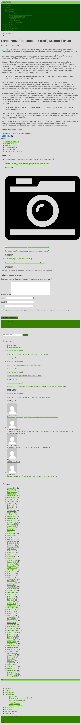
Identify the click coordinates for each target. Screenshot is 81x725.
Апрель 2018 (11, 640)
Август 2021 (11, 571)
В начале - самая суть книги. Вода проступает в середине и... (29, 447)
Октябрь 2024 (12, 499)
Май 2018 (10, 638)
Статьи (7, 7)
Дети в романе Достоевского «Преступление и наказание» (27, 164)
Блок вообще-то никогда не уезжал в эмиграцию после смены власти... (32, 417)
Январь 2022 (11, 562)
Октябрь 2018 (12, 628)
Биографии (9, 24)
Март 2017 (11, 664)
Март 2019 (11, 619)
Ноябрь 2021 (11, 566)
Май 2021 (10, 577)
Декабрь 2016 (12, 670)
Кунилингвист (10, 9)
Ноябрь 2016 (11, 672)
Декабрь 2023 (12, 518)
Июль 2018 (11, 634)
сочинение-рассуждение (14, 151)
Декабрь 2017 (12, 647)
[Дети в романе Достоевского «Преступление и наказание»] (29, 159)
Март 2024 (11, 513)
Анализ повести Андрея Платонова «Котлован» (24, 365)
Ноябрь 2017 (11, 649)
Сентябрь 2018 (12, 630)
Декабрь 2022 (12, 541)
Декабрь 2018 (12, 625)
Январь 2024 (11, 516)
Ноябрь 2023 (11, 520)
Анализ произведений (17, 17)
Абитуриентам (14, 20)
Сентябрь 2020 (12, 592)
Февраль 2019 (12, 621)
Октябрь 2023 (12, 522)
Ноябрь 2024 (11, 497)
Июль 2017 (11, 657)
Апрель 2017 (11, 663)
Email (3, 302)
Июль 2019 (11, 611)
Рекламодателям (11, 28)
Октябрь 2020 (12, 590)
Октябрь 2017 (12, 651)
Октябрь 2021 (12, 568)
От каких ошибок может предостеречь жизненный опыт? (27, 251)
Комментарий (6, 294)
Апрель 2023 (11, 533)
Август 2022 (11, 549)
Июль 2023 (11, 528)
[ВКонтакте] (3, 136)
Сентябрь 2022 (12, 547)
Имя (3, 298)
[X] (12, 136)
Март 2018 (11, 642)
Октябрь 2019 (12, 606)
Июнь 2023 (11, 530)
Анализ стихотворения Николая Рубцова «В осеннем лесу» (28, 397)
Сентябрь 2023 (12, 524)
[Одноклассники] (6, 136)
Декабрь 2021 (12, 564)
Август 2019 (11, 609)
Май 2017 (10, 661)
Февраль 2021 (12, 583)
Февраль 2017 (12, 666)
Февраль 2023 (12, 537)
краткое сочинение (12, 142)
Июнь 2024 (11, 507)
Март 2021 (11, 581)
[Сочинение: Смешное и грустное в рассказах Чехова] (18, 259)
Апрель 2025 (11, 488)
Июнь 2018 (11, 636)
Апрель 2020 (11, 602)
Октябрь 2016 (12, 674)
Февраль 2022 (12, 560)
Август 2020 (11, 594)
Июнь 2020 (11, 598)
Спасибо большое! (13, 462)
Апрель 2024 (11, 511)
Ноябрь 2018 (11, 626)
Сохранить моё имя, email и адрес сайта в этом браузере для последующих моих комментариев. (37, 310)
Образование (9, 11)
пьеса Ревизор (10, 149)
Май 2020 (10, 600)
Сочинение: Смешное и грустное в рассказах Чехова (25, 263)
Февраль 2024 (12, 514)
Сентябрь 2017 (12, 653)
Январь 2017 (11, 668)
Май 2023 (10, 532)
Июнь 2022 (11, 552)
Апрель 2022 (11, 556)
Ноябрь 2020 (11, 588)
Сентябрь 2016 (12, 676)
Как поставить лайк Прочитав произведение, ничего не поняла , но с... (32, 476)
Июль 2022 (11, 551)
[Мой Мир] (9, 136)
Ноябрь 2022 (11, 543)
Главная (8, 5)
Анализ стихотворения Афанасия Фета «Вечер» (24, 376)
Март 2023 (11, 535)
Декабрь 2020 (12, 587)
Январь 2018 (11, 645)
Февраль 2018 (12, 644)
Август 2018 (11, 632)
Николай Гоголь (11, 145)
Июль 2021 (11, 573)
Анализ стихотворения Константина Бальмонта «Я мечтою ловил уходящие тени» (37, 386)
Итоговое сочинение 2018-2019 (20, 15)
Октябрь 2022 (12, 545)
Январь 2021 (11, 585)
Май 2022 (10, 554)
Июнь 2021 (11, 575)
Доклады (12, 19)
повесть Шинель (11, 147)
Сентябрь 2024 (12, 501)
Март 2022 (11, 558)
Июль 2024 (11, 505)
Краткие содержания (16, 22)
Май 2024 (10, 509)
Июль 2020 (11, 596)
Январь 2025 (11, 494)
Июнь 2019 (11, 613)
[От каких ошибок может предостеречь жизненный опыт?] (42, 246)
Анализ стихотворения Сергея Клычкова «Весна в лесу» (27, 354)
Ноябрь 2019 (11, 604)
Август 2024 (11, 503)
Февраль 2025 (12, 492)
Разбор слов (9, 30)
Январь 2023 (11, 539)
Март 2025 (11, 490)
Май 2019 (10, 615)
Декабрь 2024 (12, 495)
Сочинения (13, 13)
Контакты (8, 26)
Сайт (2, 306)
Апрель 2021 (11, 579)
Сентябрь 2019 (12, 607)
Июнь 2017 (11, 659)
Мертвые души (10, 143)
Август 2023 (11, 526)
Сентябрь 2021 (12, 570)
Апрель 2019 (11, 617)
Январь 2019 (11, 623)
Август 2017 (11, 655)
